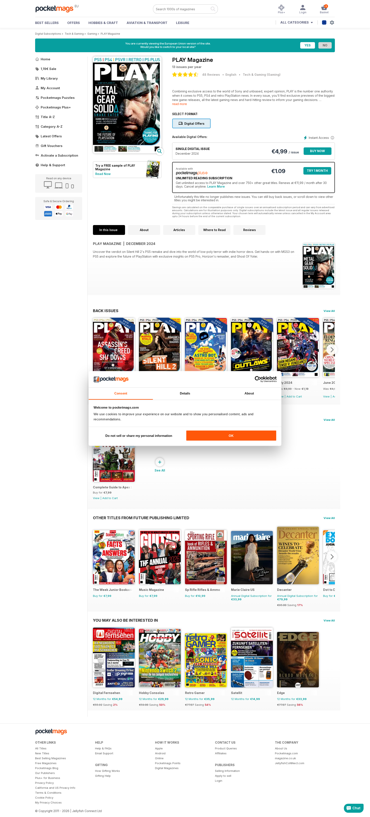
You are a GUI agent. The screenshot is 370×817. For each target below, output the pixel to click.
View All (329, 311)
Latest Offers (51, 136)
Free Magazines (46, 763)
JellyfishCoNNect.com (289, 763)
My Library (49, 78)
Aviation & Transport (147, 23)
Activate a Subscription (59, 155)
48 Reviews (211, 74)
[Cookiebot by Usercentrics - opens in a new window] (258, 379)
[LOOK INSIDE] (127, 152)
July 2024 (284, 382)
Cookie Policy (44, 797)
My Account (50, 88)
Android (160, 753)
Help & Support (53, 165)
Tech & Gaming (74, 33)
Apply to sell (223, 775)
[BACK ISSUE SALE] (298, 376)
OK (231, 435)
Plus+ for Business (47, 778)
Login (218, 780)
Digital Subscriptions (48, 33)
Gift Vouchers (52, 146)
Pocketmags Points (168, 763)
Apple (159, 748)
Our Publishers (45, 773)
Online (159, 758)
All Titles (40, 748)
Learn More (216, 186)
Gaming (92, 33)
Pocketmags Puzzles (58, 98)
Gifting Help (103, 775)
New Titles (42, 753)
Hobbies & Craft (103, 23)
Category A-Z (52, 127)
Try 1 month (317, 170)
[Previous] (96, 349)
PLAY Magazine (110, 33)
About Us (281, 748)
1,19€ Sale (48, 69)
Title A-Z (48, 117)
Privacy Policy (44, 782)
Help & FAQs (103, 748)
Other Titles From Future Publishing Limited (141, 518)
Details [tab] (185, 393)
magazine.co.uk (285, 758)
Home (45, 59)
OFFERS (73, 23)
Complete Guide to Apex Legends (113, 487)
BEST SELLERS (47, 23)
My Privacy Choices (48, 802)
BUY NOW (317, 151)
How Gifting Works (107, 771)
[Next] (331, 349)
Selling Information (227, 771)
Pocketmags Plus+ (56, 107)
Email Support (104, 753)
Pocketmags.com (286, 753)
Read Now (103, 174)
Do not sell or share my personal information (138, 435)
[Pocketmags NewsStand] (56, 8)
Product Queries (226, 748)
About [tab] (249, 393)
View (326, 396)
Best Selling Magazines (50, 758)
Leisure (182, 23)
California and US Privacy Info (55, 787)
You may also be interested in (125, 620)
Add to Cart (294, 396)
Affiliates (221, 753)
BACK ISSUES (105, 310)
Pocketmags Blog (46, 768)
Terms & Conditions (48, 792)
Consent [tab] (120, 393)
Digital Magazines (167, 768)
